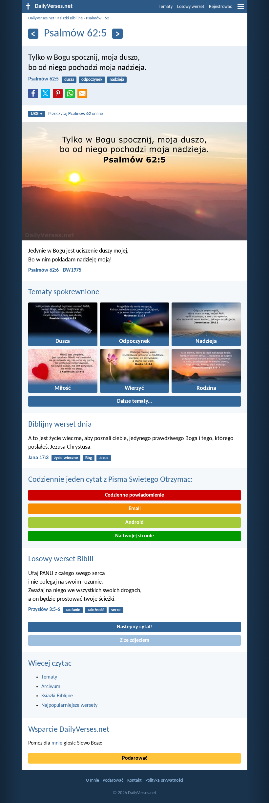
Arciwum (50, 686)
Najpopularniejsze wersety (69, 705)
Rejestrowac (220, 6)
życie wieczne (66, 458)
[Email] (83, 95)
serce (116, 610)
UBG (34, 114)
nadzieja (117, 80)
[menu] (240, 9)
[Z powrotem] (33, 34)
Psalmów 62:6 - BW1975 (54, 270)
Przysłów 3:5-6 (44, 609)
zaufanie (73, 610)
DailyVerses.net (41, 18)
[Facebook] (34, 95)
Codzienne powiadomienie (134, 495)
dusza (69, 80)
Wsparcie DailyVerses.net (68, 730)
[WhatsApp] (71, 94)
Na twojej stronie (134, 536)
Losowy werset (190, 6)
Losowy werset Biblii (60, 559)
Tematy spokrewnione (63, 292)
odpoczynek (91, 80)
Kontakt (134, 780)
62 (107, 18)
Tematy (166, 6)
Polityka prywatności (164, 780)
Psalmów (93, 18)
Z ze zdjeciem (134, 640)
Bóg (88, 458)
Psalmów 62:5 (43, 79)
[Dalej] (117, 34)
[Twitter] (47, 95)
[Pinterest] (59, 95)
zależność (96, 610)
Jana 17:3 (38, 457)
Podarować (134, 758)
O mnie (92, 780)
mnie (57, 743)
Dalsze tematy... (134, 401)
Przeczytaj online (75, 113)
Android (134, 522)
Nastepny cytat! (135, 627)
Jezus (103, 458)
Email (135, 508)
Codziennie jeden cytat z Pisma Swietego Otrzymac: (110, 480)
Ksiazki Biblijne (70, 18)
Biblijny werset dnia (60, 425)
